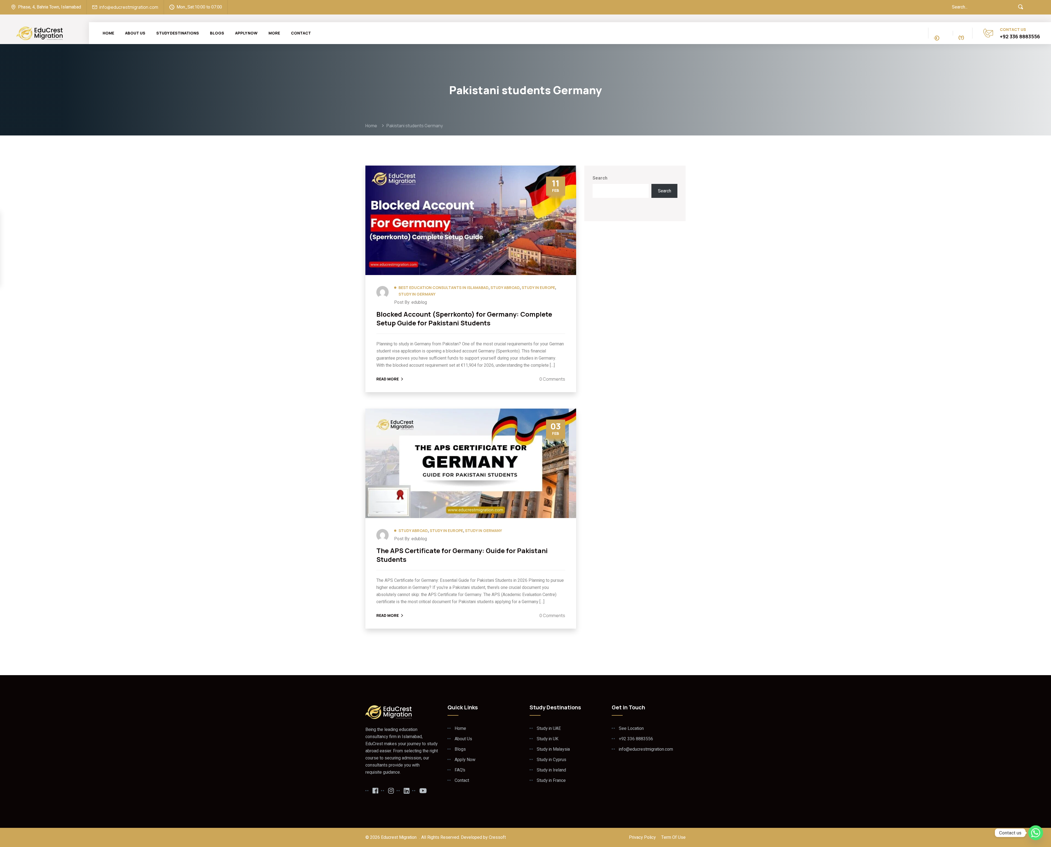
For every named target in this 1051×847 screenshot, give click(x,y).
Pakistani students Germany (414, 126)
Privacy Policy (642, 837)
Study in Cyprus (551, 759)
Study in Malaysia (553, 749)
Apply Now (246, 33)
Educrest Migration (399, 837)
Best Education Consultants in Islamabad (444, 287)
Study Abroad (505, 287)
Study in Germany (417, 294)
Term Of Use (673, 837)
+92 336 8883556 (1020, 36)
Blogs (217, 33)
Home (108, 33)
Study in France (551, 780)
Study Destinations (177, 33)
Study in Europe (538, 287)
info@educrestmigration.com (128, 7)
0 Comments (552, 379)
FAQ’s (460, 770)
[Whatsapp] (1035, 832)
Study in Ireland (551, 770)
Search (600, 178)
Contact (301, 33)
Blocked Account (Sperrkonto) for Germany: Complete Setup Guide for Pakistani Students (464, 318)
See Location (631, 728)
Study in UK (547, 739)
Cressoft (497, 837)
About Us (135, 33)
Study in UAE (549, 728)
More (274, 33)
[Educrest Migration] (39, 33)
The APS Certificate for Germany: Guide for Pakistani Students (462, 555)
